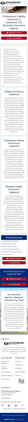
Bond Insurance (7, 254)
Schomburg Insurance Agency (10, 391)
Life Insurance (5, 379)
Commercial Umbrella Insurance (12, 252)
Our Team (18, 361)
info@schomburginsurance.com (11, 402)
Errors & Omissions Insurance (11, 249)
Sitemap (17, 375)
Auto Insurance (6, 372)
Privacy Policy (7, 408)
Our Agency (19, 368)
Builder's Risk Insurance (9, 246)
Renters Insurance (7, 375)
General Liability (20, 372)
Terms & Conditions (19, 408)
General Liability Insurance (10, 241)
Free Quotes (19, 365)
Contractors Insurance (9, 244)
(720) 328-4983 (5, 398)
